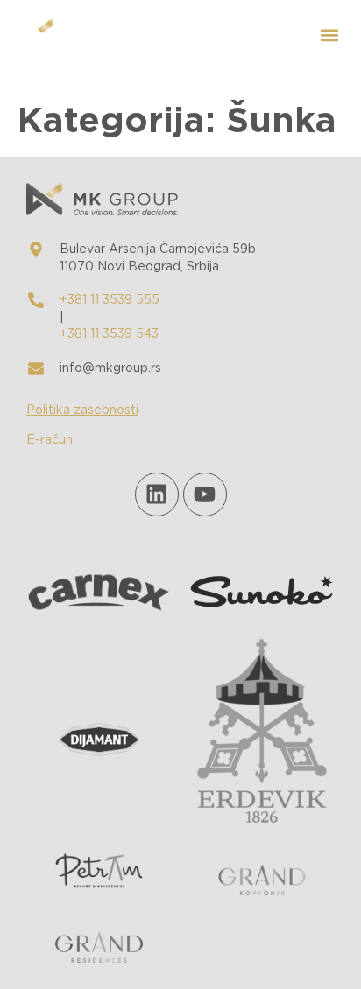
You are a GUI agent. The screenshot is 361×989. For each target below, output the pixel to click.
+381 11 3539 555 (109, 300)
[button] (329, 35)
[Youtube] (205, 494)
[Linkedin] (157, 494)
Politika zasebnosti (82, 410)
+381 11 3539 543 (109, 334)
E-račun (49, 440)
